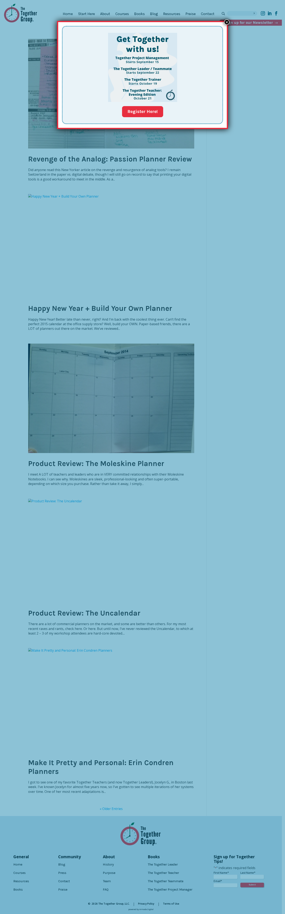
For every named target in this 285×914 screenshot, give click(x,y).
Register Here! (142, 111)
